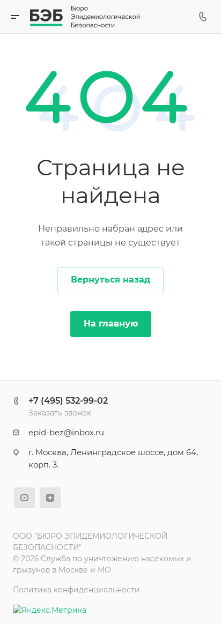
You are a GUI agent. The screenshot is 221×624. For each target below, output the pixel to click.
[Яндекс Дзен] (50, 497)
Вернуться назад (110, 279)
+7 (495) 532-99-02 (68, 401)
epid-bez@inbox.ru (66, 432)
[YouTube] (24, 497)
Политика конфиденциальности (76, 589)
